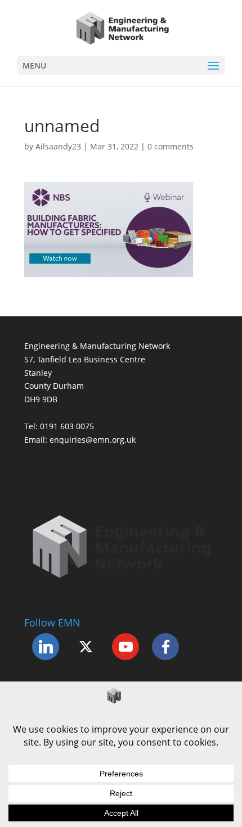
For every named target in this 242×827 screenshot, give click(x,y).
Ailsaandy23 (58, 146)
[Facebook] (165, 646)
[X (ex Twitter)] (85, 646)
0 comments (170, 146)
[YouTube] (125, 646)
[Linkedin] (45, 646)
